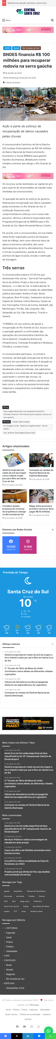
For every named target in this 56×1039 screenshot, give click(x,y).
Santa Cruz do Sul (11, 906)
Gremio (42, 896)
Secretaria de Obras (41, 906)
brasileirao (18, 891)
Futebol (31, 896)
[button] (48, 1031)
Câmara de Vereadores (36, 891)
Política (9, 946)
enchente (20, 896)
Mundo (9, 969)
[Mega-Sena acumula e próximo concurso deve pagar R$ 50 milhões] (41, 496)
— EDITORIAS (10, 928)
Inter (14, 901)
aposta (7, 891)
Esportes (10, 932)
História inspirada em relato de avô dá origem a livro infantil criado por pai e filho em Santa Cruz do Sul (14, 476)
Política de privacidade (30, 1014)
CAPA (7, 48)
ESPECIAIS (9, 983)
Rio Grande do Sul (31, 48)
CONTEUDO (10, 960)
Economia (8, 896)
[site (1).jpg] (28, 30)
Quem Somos (11, 1014)
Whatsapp (34, 1005)
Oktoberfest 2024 (15, 988)
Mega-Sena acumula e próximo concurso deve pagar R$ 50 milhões (41, 509)
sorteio (7, 911)
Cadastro (47, 1014)
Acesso (28, 1019)
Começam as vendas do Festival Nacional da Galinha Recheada (41, 473)
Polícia (9, 942)
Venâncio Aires (36, 911)
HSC (6, 901)
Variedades (11, 951)
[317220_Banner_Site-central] (28, 723)
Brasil (8, 965)
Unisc (23, 911)
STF (15, 911)
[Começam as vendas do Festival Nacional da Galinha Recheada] (41, 460)
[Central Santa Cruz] (28, 11)
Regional (10, 974)
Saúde (26, 906)
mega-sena (24, 901)
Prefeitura (38, 901)
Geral (16, 48)
